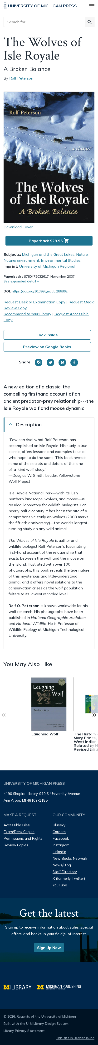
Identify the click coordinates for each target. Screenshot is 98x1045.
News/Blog (62, 865)
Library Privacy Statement (24, 1031)
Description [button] (29, 424)
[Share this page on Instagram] (38, 362)
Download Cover (18, 227)
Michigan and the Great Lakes (48, 254)
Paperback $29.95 (49, 241)
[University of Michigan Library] (20, 987)
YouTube (60, 885)
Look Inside (47, 334)
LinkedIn (59, 851)
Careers (59, 831)
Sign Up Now (49, 947)
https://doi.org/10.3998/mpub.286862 (40, 291)
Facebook (61, 838)
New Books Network (70, 858)
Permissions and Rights (23, 838)
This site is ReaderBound (75, 1038)
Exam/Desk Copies (19, 831)
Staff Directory (65, 871)
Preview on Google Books (47, 346)
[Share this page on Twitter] (50, 362)
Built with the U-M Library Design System (36, 1023)
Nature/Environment (21, 260)
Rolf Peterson (21, 78)
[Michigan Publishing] (61, 987)
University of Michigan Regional (47, 266)
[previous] (3, 714)
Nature (82, 254)
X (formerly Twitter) (69, 878)
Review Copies (16, 845)
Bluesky (59, 825)
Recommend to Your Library (27, 313)
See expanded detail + (21, 281)
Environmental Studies (61, 260)
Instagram (61, 845)
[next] (94, 714)
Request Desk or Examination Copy (34, 302)
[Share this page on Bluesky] (62, 362)
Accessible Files (17, 825)
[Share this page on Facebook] (74, 362)
